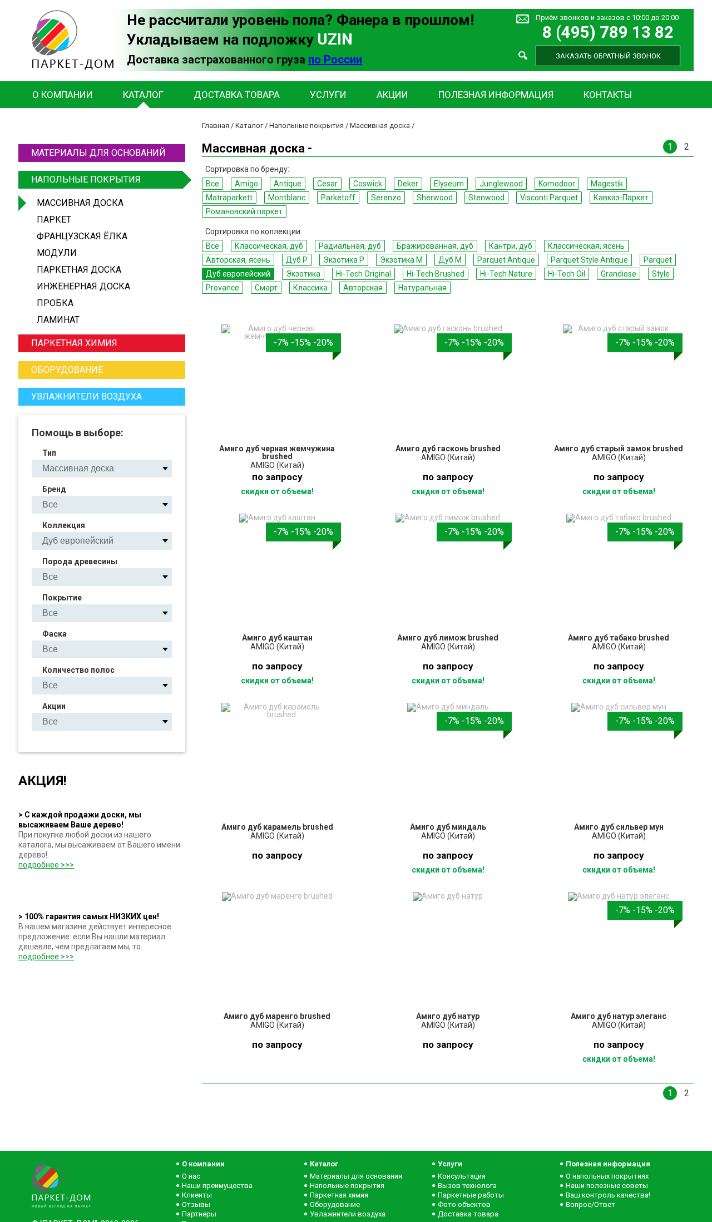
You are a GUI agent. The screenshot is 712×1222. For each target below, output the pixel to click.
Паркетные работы (471, 1195)
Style (661, 273)
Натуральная (422, 287)
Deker (408, 183)
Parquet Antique (506, 259)
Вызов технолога (467, 1185)
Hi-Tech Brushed (435, 273)
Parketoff (338, 197)
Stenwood (486, 197)
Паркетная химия (74, 343)
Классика (310, 287)
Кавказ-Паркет (621, 197)
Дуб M (450, 259)
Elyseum (449, 183)
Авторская (363, 287)
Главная (215, 125)
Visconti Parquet (549, 197)
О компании (62, 94)
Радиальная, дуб (350, 246)
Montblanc (286, 197)
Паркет (54, 219)
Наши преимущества (217, 1185)
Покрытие (62, 598)
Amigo (246, 183)
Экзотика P (343, 259)
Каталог (143, 94)
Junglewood (501, 183)
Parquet (658, 259)
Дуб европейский (238, 273)
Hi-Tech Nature (506, 273)
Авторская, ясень (238, 259)
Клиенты (197, 1195)
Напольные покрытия (86, 179)
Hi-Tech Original (363, 273)
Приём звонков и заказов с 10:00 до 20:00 (607, 17)
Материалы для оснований (98, 152)
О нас (191, 1176)
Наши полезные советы (607, 1185)
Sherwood (435, 197)
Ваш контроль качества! (608, 1195)
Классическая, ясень (586, 246)
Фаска (54, 634)
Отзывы (196, 1204)
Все (212, 183)
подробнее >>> (46, 864)
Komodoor (556, 183)
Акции (392, 94)
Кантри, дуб (510, 246)
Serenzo (386, 197)
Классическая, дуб (269, 246)
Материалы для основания (356, 1176)
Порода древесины (79, 561)
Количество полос (78, 670)
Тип (49, 453)
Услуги (328, 94)
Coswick (367, 183)
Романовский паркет (244, 211)
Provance (222, 287)
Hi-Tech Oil (566, 273)
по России (335, 59)
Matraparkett (229, 197)
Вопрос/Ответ (590, 1204)
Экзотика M (401, 259)
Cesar (327, 183)
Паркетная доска (79, 269)
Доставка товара (237, 94)
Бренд (54, 489)
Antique (287, 183)
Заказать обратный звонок (608, 56)
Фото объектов (464, 1204)
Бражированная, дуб (435, 246)
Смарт (266, 287)
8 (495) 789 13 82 (608, 32)
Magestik (607, 183)
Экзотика (303, 273)
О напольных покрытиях (607, 1176)
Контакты (608, 94)
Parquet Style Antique (589, 259)
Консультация (462, 1176)
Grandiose (618, 273)
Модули (57, 253)
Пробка (55, 303)
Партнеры (199, 1214)
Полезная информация (495, 94)
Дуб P (297, 259)
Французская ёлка (82, 236)
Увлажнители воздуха (86, 396)
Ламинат (58, 319)
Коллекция (63, 525)
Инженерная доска (83, 286)
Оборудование (67, 369)
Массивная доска (80, 203)
